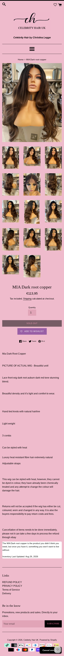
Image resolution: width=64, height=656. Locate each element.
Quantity (32, 307)
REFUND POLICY (12, 582)
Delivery (6, 593)
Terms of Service (11, 589)
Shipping (27, 298)
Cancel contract (51, 650)
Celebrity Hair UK (31, 640)
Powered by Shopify (48, 640)
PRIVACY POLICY (12, 586)
